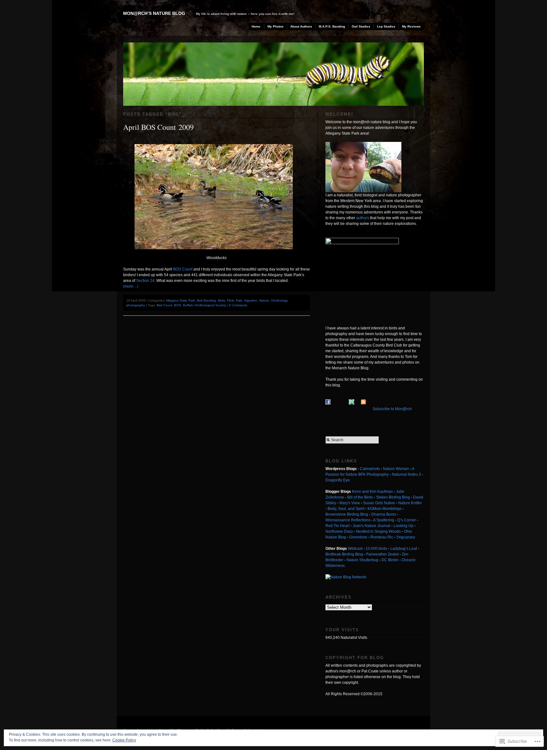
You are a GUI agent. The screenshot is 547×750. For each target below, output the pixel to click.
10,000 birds (376, 548)
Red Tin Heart (337, 526)
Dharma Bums (383, 514)
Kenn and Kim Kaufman (372, 491)
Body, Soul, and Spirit (346, 508)
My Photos (275, 26)
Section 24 (145, 280)
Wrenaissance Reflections (347, 520)
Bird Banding (206, 300)
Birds (221, 300)
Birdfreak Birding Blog (344, 554)
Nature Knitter (410, 503)
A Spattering (383, 520)
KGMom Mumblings (384, 508)
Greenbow (358, 537)
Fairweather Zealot (382, 554)
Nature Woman (396, 469)
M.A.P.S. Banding (332, 26)
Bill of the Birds (360, 497)
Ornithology (279, 300)
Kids (239, 300)
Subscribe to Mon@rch (392, 409)
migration (250, 300)
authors (362, 218)
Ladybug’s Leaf (403, 548)
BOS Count (182, 269)
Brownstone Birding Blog (346, 514)
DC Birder (390, 560)
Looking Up (403, 526)
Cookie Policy (124, 740)
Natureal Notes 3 (406, 474)
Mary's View (349, 503)
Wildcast (355, 548)
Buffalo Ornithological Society (204, 305)
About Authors (301, 26)
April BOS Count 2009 (158, 127)
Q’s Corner (406, 520)
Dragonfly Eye (337, 480)
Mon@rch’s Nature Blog (154, 13)
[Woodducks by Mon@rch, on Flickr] (217, 253)
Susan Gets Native (379, 503)
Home (256, 26)
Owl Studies (361, 26)
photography (135, 305)
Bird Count (164, 305)
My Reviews (411, 26)
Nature (264, 300)
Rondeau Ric (381, 537)
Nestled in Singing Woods (378, 531)
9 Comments (238, 305)
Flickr (230, 300)
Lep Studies (386, 26)
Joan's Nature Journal (371, 526)
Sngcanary (405, 537)
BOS (177, 305)
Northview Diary (339, 531)
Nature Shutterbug (362, 560)
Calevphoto (370, 469)
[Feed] (366, 409)
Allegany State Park (180, 300)
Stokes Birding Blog (393, 497)
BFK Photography (373, 474)
